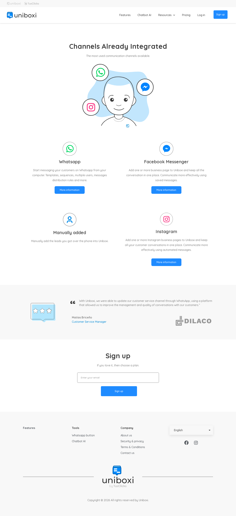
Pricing (186, 15)
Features (125, 15)
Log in (201, 15)
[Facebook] (186, 442)
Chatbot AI (144, 15)
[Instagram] (196, 442)
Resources (165, 15)
